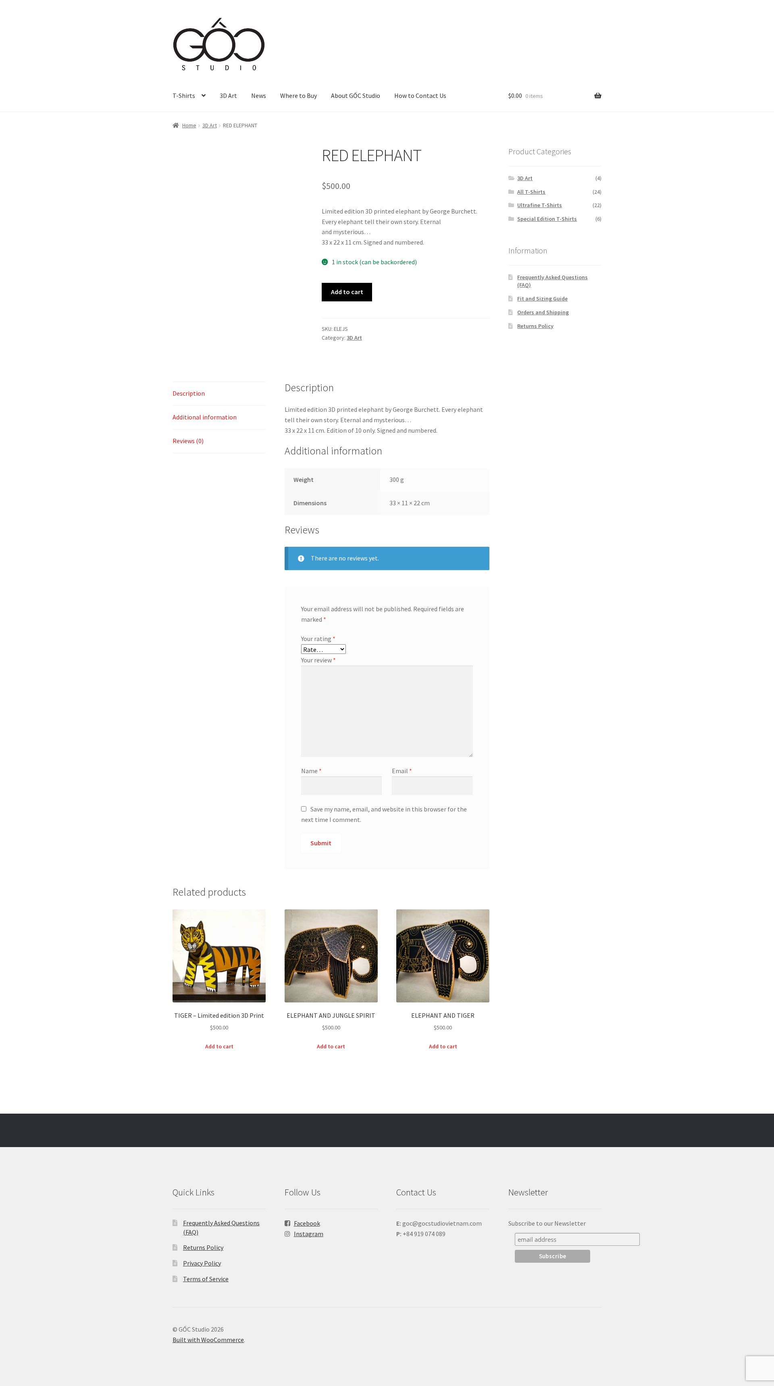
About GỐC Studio (355, 95)
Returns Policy (535, 326)
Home (189, 125)
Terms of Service (206, 1279)
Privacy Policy (202, 1263)
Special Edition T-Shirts (547, 218)
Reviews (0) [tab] (188, 441)
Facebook (307, 1223)
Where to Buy (298, 95)
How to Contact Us (420, 95)
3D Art (228, 95)
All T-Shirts (531, 191)
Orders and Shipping (543, 312)
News (258, 95)
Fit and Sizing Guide (542, 298)
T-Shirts (184, 95)
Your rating (318, 639)
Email (402, 771)
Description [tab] (189, 393)
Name (311, 771)
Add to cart (347, 292)
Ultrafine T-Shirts (539, 205)
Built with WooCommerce (208, 1340)
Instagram (308, 1234)
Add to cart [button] (219, 1046)
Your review (318, 660)
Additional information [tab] (205, 417)
